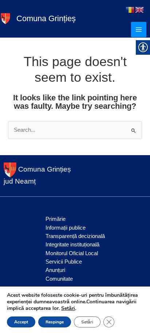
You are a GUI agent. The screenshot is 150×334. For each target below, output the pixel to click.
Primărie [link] (56, 219)
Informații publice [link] (66, 228)
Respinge (55, 322)
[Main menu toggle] (138, 29)
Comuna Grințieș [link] (46, 18)
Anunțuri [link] (55, 270)
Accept (21, 322)
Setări (68, 308)
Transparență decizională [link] (75, 236)
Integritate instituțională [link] (72, 244)
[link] (5, 18)
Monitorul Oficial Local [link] (72, 253)
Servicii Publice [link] (64, 262)
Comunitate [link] (59, 279)
